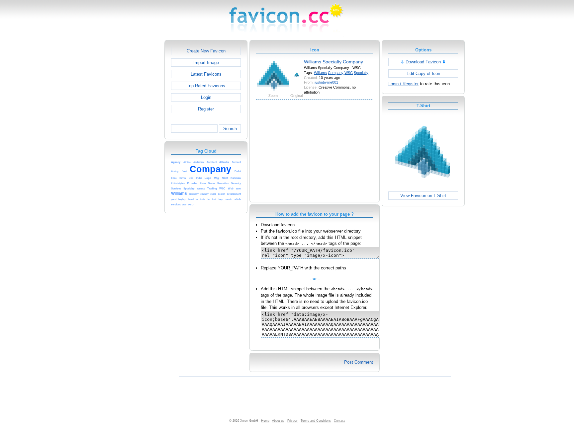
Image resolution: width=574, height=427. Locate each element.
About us (278, 420)
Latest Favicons (206, 74)
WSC (348, 73)
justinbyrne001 (326, 82)
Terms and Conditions (316, 420)
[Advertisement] (135, 139)
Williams (320, 73)
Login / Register (403, 83)
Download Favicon (423, 61)
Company (335, 73)
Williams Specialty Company (333, 61)
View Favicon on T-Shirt (423, 195)
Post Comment (358, 362)
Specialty (361, 73)
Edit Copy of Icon (423, 73)
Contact (339, 420)
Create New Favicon (206, 50)
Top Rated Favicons (206, 85)
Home (265, 420)
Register (206, 109)
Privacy (292, 420)
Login (206, 97)
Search (230, 128)
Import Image (206, 62)
